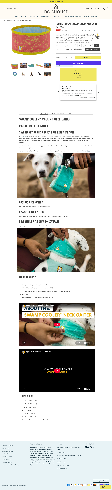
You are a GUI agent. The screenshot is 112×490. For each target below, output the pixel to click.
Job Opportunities (7, 451)
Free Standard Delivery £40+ (56, 1)
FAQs (69, 113)
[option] (31, 42)
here (88, 151)
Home (17, 16)
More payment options (64, 66)
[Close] (41, 8)
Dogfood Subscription (90, 16)
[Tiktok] (94, 447)
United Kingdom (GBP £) (91, 8)
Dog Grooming (45, 16)
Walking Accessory (96, 30)
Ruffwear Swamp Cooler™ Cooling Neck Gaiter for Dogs (19, 20)
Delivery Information (58, 113)
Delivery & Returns (7, 445)
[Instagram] (91, 447)
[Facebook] (86, 447)
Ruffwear (86, 30)
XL (96, 45)
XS (73, 45)
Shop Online (32, 16)
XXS (67, 45)
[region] (78, 92)
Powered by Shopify (21, 485)
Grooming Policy (7, 456)
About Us (57, 16)
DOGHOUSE (13, 485)
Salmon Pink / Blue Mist (92, 49)
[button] (58, 92)
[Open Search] (4, 8)
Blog (22, 16)
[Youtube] (88, 447)
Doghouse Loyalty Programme (72, 16)
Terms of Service (7, 462)
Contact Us (5, 448)
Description (44, 113)
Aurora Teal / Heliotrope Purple (74, 49)
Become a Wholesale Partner (10, 465)
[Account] (103, 8)
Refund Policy (6, 454)
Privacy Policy (6, 459)
